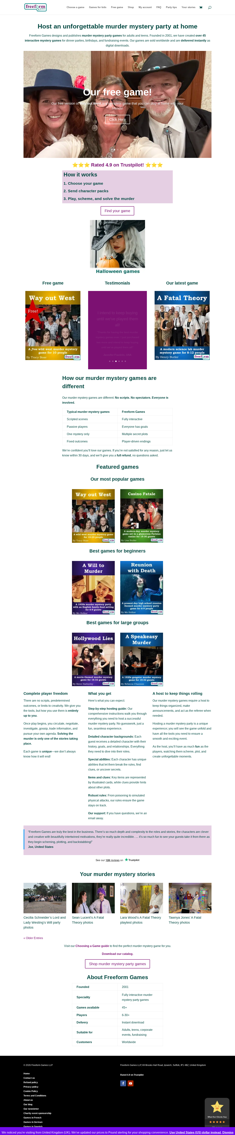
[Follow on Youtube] (130, 1083)
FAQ (158, 7)
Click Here (117, 119)
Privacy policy (31, 1087)
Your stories (188, 7)
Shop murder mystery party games (117, 964)
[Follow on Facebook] (123, 1083)
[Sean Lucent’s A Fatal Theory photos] (93, 898)
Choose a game (75, 7)
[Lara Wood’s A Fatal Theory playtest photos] (141, 898)
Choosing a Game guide (92, 946)
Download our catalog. (117, 953)
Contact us (29, 1078)
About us (28, 1100)
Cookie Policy (31, 1091)
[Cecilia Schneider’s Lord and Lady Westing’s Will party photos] (45, 898)
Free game (117, 7)
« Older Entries (33, 938)
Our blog (28, 1104)
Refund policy (31, 1082)
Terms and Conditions (35, 1095)
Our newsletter (31, 1109)
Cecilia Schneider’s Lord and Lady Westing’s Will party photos (45, 922)
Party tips (171, 7)
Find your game (117, 211)
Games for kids (97, 7)
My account (145, 7)
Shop (131, 7)
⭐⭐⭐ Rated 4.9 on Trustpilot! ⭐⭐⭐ (117, 165)
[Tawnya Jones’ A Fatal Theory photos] (190, 898)
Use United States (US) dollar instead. (195, 1132)
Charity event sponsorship (37, 1113)
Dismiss (228, 1132)
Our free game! (117, 92)
